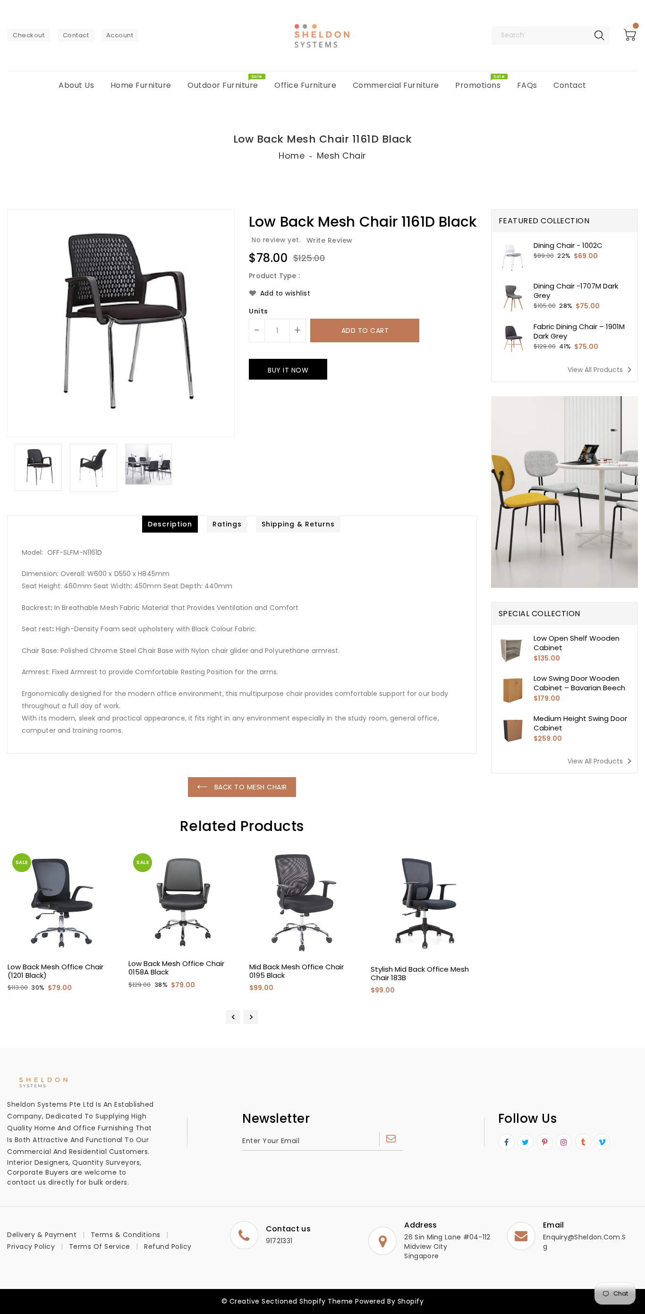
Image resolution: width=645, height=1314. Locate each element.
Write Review (329, 240)
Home (292, 155)
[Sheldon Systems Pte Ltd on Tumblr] (583, 1142)
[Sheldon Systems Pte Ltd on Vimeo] (602, 1142)
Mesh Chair (341, 155)
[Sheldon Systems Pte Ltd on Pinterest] (545, 1142)
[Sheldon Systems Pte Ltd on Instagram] (564, 1142)
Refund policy (168, 1246)
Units (258, 311)
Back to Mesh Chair (249, 787)
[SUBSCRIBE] (391, 1139)
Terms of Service (99, 1246)
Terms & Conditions (126, 1234)
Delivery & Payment (41, 1234)
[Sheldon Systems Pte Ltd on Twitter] (525, 1142)
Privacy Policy (31, 1246)
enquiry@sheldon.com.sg (584, 1241)
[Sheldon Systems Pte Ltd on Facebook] (506, 1142)
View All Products (601, 369)
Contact (76, 35)
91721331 (279, 1241)
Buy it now (288, 370)
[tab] (170, 524)
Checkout (28, 35)
